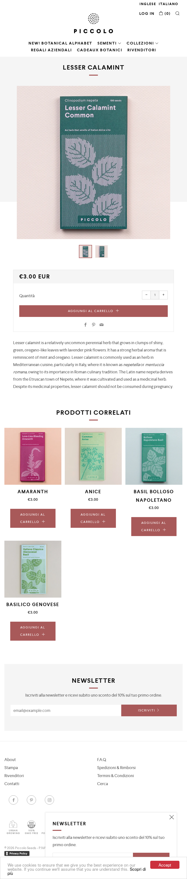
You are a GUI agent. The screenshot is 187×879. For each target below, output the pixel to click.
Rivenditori (141, 50)
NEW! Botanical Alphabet (60, 43)
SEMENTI (107, 43)
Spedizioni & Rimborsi (116, 767)
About (10, 759)
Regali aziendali (51, 50)
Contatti (11, 783)
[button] (85, 251)
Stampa (11, 767)
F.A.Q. (101, 759)
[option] (93, 162)
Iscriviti (146, 710)
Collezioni (140, 43)
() (167, 13)
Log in (147, 13)
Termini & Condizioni (115, 775)
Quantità (27, 295)
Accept (165, 865)
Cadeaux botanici (99, 50)
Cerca (102, 783)
